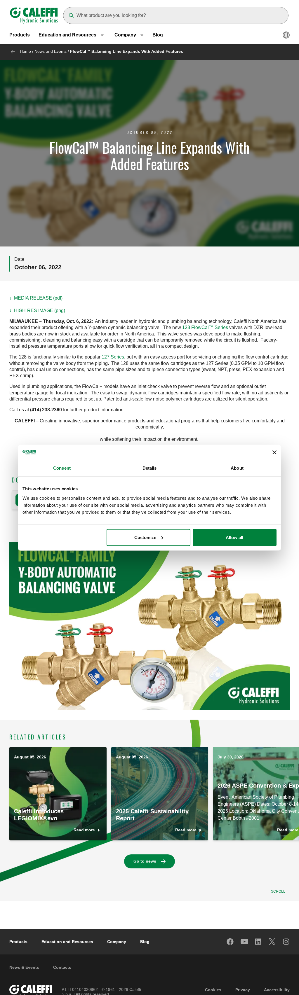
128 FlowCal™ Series (205, 327)
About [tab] (237, 468)
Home (25, 51)
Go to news (144, 861)
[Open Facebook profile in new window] (230, 941)
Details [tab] (149, 468)
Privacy (242, 989)
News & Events (24, 967)
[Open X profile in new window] (272, 941)
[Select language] (286, 35)
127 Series (113, 356)
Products (19, 34)
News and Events (50, 51)
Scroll (278, 891)
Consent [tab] (62, 468)
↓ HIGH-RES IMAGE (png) (37, 310)
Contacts (62, 967)
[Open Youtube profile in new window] (244, 941)
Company (116, 941)
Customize (145, 537)
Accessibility (277, 989)
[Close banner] (274, 452)
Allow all (234, 537)
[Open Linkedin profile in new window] (258, 941)
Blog (157, 34)
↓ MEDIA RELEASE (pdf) (35, 297)
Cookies (213, 989)
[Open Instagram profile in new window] (286, 941)
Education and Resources (67, 941)
